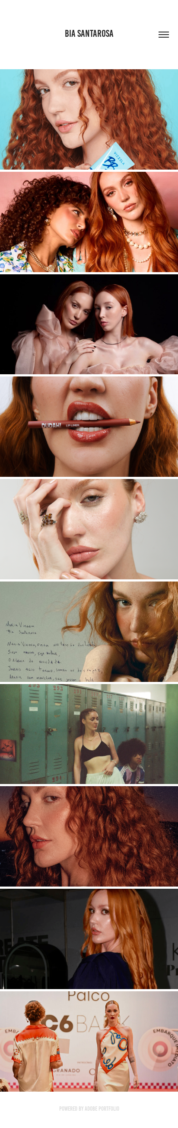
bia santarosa (89, 33)
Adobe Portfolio (102, 1109)
